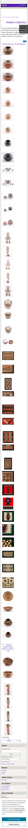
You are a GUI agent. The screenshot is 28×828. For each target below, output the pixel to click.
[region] (14, 813)
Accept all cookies (14, 819)
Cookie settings (18, 810)
